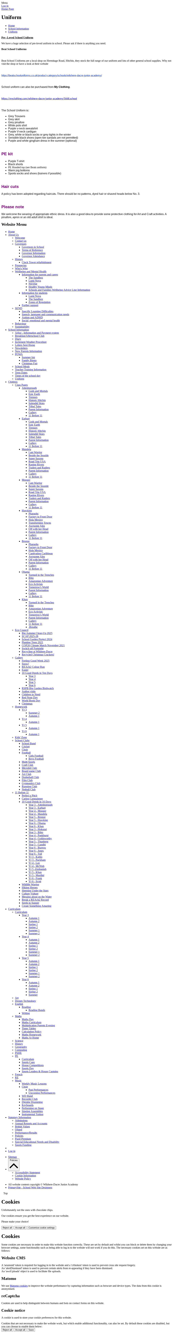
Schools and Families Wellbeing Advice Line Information (59, 289)
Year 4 (32, 679)
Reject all (7, 1227)
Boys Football (36, 758)
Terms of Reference (32, 250)
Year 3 (32, 676)
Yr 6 (24, 731)
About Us (13, 234)
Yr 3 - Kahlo (35, 856)
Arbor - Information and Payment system (37, 332)
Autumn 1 (34, 715)
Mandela (26, 449)
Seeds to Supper (30, 902)
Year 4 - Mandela (38, 814)
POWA (19, 354)
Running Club (29, 786)
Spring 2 (33, 927)
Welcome (20, 237)
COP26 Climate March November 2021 (43, 645)
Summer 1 (34, 930)
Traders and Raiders (39, 467)
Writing (26, 1013)
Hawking (27, 510)
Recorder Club (30, 1099)
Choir (25, 749)
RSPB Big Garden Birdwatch (38, 688)
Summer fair (28, 357)
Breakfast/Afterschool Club (29, 335)
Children (13, 381)
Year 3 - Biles (36, 832)
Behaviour (20, 323)
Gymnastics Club (31, 783)
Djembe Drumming (32, 1102)
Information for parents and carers (40, 274)
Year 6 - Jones (36, 850)
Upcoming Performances (42, 1092)
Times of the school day (27, 375)
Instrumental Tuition (32, 1114)
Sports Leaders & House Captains (40, 1071)
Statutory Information (19, 1117)
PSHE (18, 1053)
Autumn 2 (34, 921)
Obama (26, 571)
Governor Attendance (33, 256)
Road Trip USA (37, 461)
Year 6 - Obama (37, 823)
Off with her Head (38, 528)
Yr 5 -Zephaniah (37, 869)
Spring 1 (33, 924)
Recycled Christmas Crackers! (38, 654)
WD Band (27, 1095)
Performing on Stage (33, 1108)
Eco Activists (36, 584)
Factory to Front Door (40, 516)
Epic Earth (34, 394)
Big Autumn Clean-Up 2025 (37, 633)
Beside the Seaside (39, 455)
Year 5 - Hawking (38, 820)
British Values (22, 1126)
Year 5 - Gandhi (37, 844)
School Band (29, 743)
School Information (18, 28)
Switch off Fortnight (33, 648)
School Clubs (22, 740)
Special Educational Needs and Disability (37, 1141)
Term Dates (21, 372)
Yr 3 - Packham (37, 859)
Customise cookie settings (42, 1227)
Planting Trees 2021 (32, 642)
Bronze (26, 541)
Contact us (20, 240)
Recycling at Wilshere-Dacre (37, 651)
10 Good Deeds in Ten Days (37, 673)
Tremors (33, 397)
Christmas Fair (29, 363)
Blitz (31, 578)
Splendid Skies (37, 403)
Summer (33, 994)
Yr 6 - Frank (35, 878)
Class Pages (21, 384)
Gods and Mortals (38, 391)
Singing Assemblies (32, 1111)
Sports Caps (28, 1062)
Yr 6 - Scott (35, 881)
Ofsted (18, 1129)
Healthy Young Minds (40, 286)
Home (11, 25)
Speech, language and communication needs (45, 314)
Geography (21, 1046)
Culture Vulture (30, 893)
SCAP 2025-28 (30, 636)
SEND (18, 308)
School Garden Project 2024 (37, 639)
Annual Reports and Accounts (31, 1123)
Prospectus (21, 265)
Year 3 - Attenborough (41, 804)
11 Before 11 (35, 415)
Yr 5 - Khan (35, 872)
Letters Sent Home (25, 345)
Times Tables (29, 1028)
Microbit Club (29, 768)
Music (18, 1080)
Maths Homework (31, 1034)
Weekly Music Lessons (34, 1083)
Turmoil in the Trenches (41, 574)
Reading (26, 1007)
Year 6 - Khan (36, 826)
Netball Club (29, 789)
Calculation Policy (31, 1031)
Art (17, 997)
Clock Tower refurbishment (36, 262)
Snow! (25, 663)
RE (17, 1077)
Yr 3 (24, 709)
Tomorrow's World (39, 587)
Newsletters (21, 348)
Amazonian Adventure (41, 581)
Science (19, 1040)
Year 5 (32, 682)
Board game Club (31, 771)
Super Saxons (36, 458)
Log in (4, 5)
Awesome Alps (37, 525)
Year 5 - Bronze (37, 817)
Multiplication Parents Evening (38, 1025)
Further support (30, 305)
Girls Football (36, 755)
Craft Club (27, 764)
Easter (25, 669)
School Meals (22, 366)
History (19, 259)
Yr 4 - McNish (36, 866)
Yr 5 (24, 725)
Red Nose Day (30, 697)
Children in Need (31, 694)
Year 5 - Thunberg (38, 841)
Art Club (26, 774)
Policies (19, 1135)
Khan (25, 599)
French (18, 1074)
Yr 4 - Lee (34, 863)
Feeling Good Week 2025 (35, 660)
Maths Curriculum (31, 1022)
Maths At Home (30, 1037)
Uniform (12, 31)
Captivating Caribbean (41, 553)
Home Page (7, 8)
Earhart (26, 418)
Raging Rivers (36, 464)
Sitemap (12, 1156)
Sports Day (28, 1068)
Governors (20, 243)
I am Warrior (35, 452)
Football (26, 752)
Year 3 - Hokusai (38, 829)
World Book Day (31, 700)
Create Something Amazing (36, 905)
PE (16, 1056)
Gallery (33, 412)
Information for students (34, 292)
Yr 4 (24, 718)
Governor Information (33, 253)
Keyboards (27, 1105)
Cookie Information (25, 1175)
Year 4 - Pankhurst (38, 835)
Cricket (26, 746)
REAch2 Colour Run (33, 666)
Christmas (27, 703)
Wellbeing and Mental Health (30, 271)
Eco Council (21, 630)
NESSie (33, 283)
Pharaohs (33, 513)
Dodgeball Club (30, 777)
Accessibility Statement (27, 1172)
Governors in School (33, 247)
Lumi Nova (35, 280)
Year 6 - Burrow (37, 847)
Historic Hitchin (37, 400)
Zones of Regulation (39, 302)
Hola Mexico (36, 519)
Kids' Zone (21, 737)
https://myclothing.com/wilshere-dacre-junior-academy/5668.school (39, 98)
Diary (18, 338)
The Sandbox (36, 277)
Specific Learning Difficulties (37, 311)
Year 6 (32, 685)
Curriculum (14, 909)
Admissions (21, 1120)
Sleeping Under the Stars (35, 890)
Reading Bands (37, 1010)
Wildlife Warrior (30, 884)
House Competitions (33, 1065)
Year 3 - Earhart (37, 807)
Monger (26, 479)
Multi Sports (28, 761)
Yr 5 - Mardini (36, 875)
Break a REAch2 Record (35, 899)
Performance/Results (26, 1132)
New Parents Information (28, 351)
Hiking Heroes (30, 887)
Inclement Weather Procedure (31, 342)
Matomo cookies (19, 1285)
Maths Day (28, 1019)
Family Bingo (29, 360)
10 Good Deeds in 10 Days (36, 801)
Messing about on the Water (37, 896)
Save (31, 1330)
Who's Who (21, 268)
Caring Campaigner (32, 798)
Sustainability (22, 326)
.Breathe (33, 627)
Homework (21, 706)
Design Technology (25, 1000)
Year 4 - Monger (37, 810)
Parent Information (39, 409)
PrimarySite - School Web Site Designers (30, 1187)
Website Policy (23, 1178)
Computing (21, 1049)
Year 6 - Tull (35, 853)
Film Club (27, 780)
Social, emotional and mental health (41, 320)
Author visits (29, 691)
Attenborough (29, 388)
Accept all (20, 1227)
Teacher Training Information (30, 369)
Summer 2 (34, 712)
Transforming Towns (40, 522)
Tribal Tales (35, 406)
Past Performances (38, 1089)
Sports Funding (23, 1144)
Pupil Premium (23, 1138)
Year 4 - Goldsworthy (40, 838)
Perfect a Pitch (29, 795)
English (19, 1004)
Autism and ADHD (32, 317)
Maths (18, 1016)
